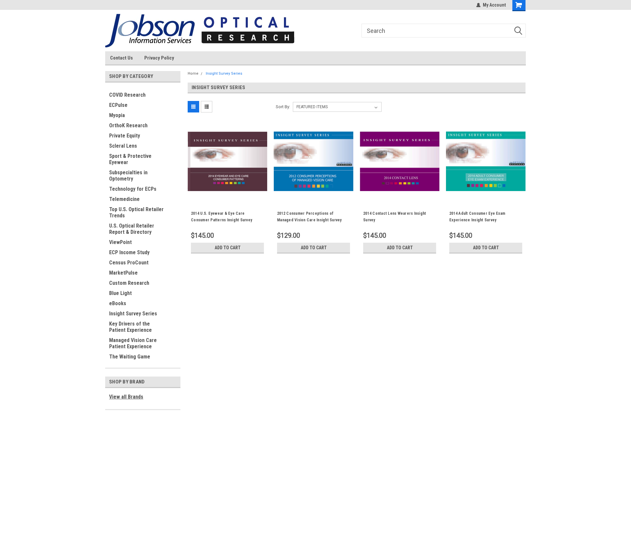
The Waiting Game (129, 357)
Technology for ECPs (132, 189)
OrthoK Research (128, 125)
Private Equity (124, 136)
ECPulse (118, 105)
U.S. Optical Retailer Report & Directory (131, 229)
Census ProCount (129, 262)
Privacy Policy (159, 58)
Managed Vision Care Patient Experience (133, 343)
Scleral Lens (123, 146)
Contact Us (121, 58)
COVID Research (127, 95)
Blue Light (120, 293)
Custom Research (129, 283)
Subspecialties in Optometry (128, 175)
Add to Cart (228, 247)
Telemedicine (124, 199)
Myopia (117, 115)
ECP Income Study (129, 252)
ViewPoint (120, 242)
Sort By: (283, 106)
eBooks (117, 303)
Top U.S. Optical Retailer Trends (136, 212)
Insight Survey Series (133, 313)
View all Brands (126, 397)
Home (193, 73)
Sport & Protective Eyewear (130, 159)
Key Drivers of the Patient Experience (130, 327)
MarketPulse (123, 273)
